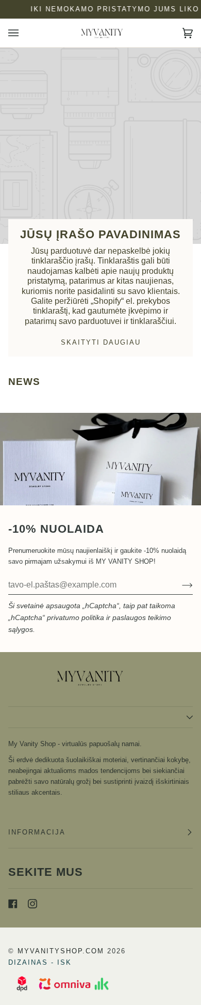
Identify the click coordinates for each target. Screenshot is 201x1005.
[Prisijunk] (179, 585)
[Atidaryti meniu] (23, 33)
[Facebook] (13, 903)
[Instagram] (32, 903)
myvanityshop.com (61, 951)
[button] (100, 717)
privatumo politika (75, 617)
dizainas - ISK (40, 962)
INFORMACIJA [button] (36, 832)
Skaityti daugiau (101, 342)
